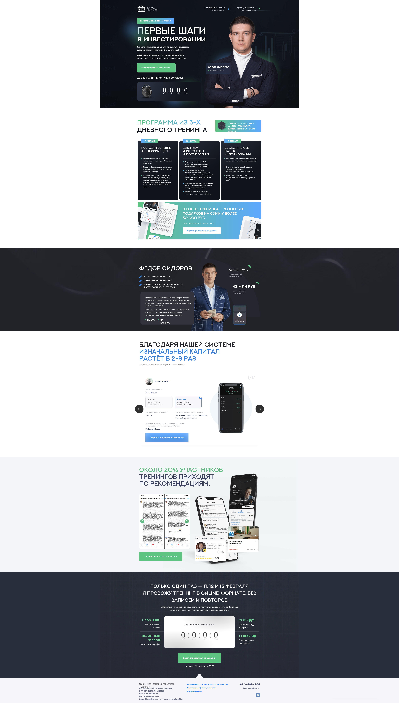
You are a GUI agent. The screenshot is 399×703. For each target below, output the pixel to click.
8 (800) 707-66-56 (246, 8)
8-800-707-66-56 (249, 684)
